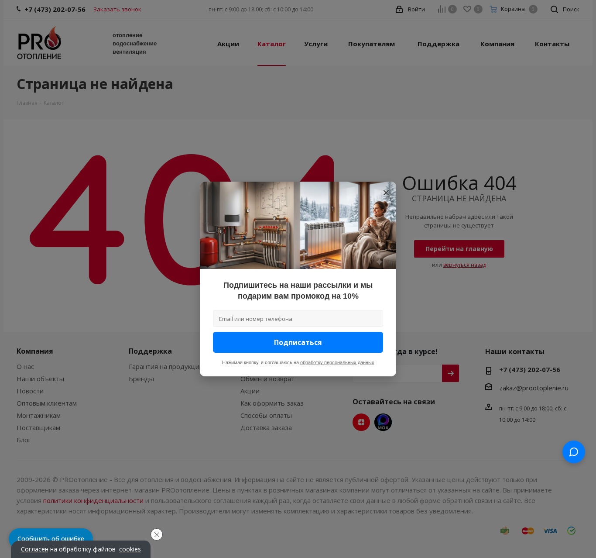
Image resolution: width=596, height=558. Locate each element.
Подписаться (298, 342)
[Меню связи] (573, 452)
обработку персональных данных (337, 362)
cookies (130, 549)
